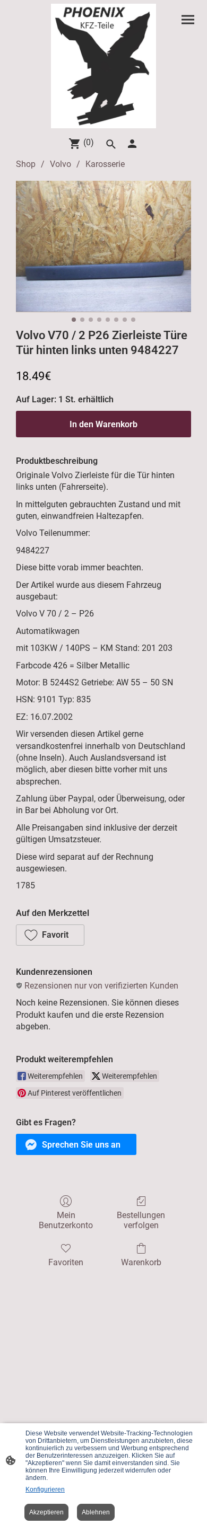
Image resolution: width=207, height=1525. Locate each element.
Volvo (60, 164)
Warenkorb (141, 1262)
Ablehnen (96, 1512)
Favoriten (65, 1262)
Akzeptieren (46, 1512)
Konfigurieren (45, 1489)
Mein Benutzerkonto (66, 1220)
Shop (26, 164)
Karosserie (105, 164)
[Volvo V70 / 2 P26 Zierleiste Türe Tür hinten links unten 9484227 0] (103, 246)
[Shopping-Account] (132, 143)
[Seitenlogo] (103, 66)
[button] (50, 935)
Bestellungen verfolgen (141, 1220)
